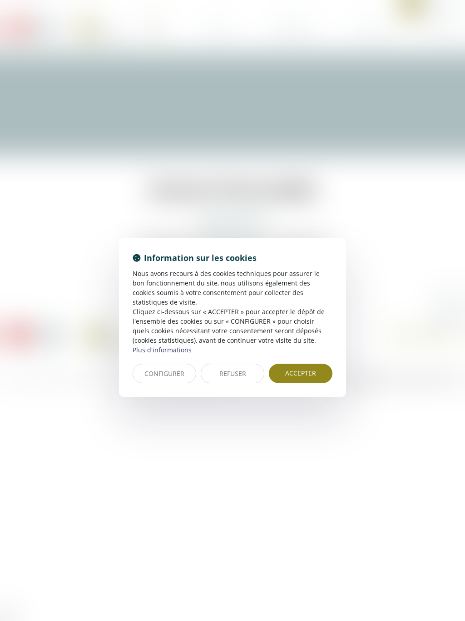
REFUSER (232, 373)
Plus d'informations (162, 350)
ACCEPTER (300, 373)
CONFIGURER (164, 373)
